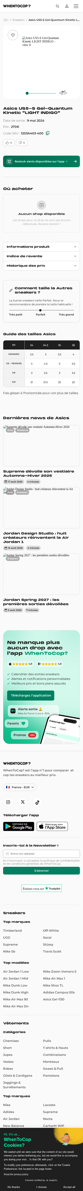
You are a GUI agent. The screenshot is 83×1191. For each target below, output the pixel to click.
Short (7, 1048)
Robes (8, 1069)
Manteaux (51, 1062)
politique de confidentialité (61, 860)
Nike (6, 1105)
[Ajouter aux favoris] (13, 35)
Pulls (47, 1041)
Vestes (8, 1062)
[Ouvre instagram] (8, 802)
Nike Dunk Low (15, 985)
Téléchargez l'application (31, 695)
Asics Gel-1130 (53, 999)
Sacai (47, 937)
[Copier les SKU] (47, 133)
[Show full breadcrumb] (5, 20)
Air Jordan (11, 1119)
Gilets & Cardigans (17, 1075)
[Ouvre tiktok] (37, 802)
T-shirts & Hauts (55, 1048)
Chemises (11, 1041)
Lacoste (49, 1105)
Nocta (48, 1119)
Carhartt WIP (53, 1126)
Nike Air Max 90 (15, 999)
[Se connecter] (67, 6)
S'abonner (41, 870)
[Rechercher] (57, 6)
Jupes (7, 1055)
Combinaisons (54, 1055)
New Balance (13, 1126)
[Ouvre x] (23, 802)
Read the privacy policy (16, 1174)
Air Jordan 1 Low (16, 971)
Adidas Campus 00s (59, 992)
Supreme (10, 944)
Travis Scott (52, 951)
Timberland (12, 930)
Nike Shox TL (53, 985)
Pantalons (51, 1075)
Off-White (51, 930)
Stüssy (48, 944)
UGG (6, 937)
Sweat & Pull (53, 1069)
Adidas (8, 1112)
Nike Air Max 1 (54, 978)
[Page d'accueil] (17, 6)
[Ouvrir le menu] (76, 6)
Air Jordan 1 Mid (15, 978)
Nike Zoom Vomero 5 (59, 971)
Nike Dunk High (15, 992)
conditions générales (25, 863)
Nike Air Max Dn (16, 1006)
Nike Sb (9, 951)
